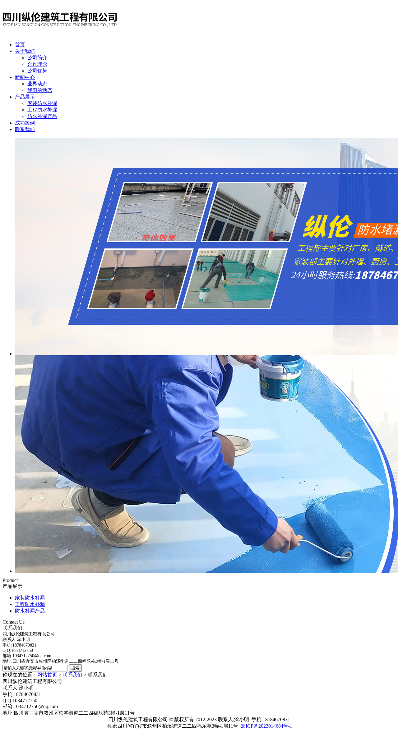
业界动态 (37, 83)
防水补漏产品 (42, 116)
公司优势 (37, 70)
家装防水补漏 (42, 103)
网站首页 (47, 674)
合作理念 (37, 64)
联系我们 (25, 129)
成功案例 (25, 122)
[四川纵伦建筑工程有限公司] (60, 35)
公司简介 (37, 57)
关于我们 (25, 51)
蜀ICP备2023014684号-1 (266, 726)
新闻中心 (25, 77)
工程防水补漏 (42, 109)
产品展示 (25, 96)
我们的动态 (39, 90)
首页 (20, 44)
